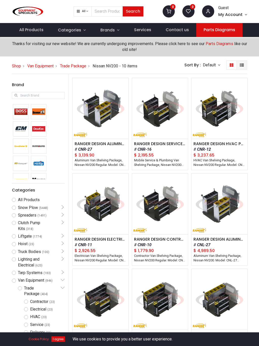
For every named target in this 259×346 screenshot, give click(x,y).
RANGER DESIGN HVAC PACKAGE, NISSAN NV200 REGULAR (219, 144)
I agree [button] (58, 339)
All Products (29, 199)
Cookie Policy (39, 339)
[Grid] (231, 65)
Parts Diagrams (219, 43)
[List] (241, 65)
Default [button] (210, 65)
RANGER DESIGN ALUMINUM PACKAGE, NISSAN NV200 (219, 239)
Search (133, 11)
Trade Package (73, 66)
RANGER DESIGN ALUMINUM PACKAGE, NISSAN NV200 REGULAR (100, 144)
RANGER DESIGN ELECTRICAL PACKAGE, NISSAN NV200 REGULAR (100, 239)
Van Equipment (40, 66)
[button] (83, 11)
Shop (16, 66)
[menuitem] (31, 30)
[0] (169, 11)
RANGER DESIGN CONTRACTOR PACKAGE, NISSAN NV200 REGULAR (160, 239)
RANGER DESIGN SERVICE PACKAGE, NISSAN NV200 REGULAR (160, 144)
